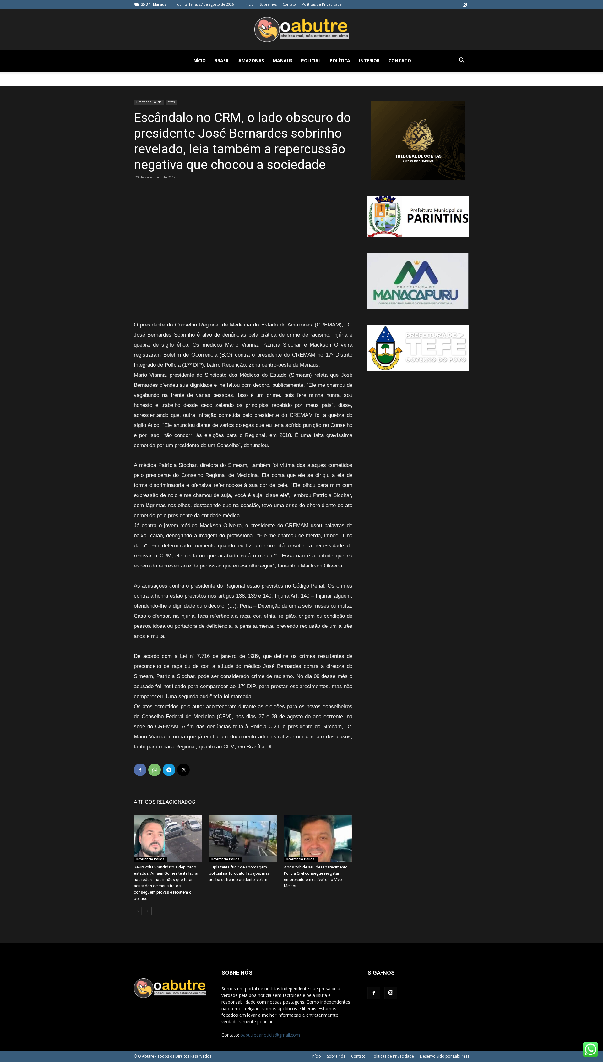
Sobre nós (268, 4)
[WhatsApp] (154, 770)
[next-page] (148, 911)
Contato (289, 4)
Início (249, 4)
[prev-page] (138, 911)
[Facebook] (454, 4)
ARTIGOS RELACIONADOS (164, 802)
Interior (369, 60)
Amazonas (251, 60)
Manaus (282, 60)
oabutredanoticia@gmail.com (270, 1035)
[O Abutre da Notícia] (301, 29)
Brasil (222, 60)
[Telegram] (169, 770)
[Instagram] (464, 4)
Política (340, 60)
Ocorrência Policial (149, 102)
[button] (461, 61)
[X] (183, 770)
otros (171, 102)
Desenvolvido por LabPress (444, 1056)
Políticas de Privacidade (322, 4)
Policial (311, 60)
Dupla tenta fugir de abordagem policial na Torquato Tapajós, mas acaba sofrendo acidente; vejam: (239, 873)
